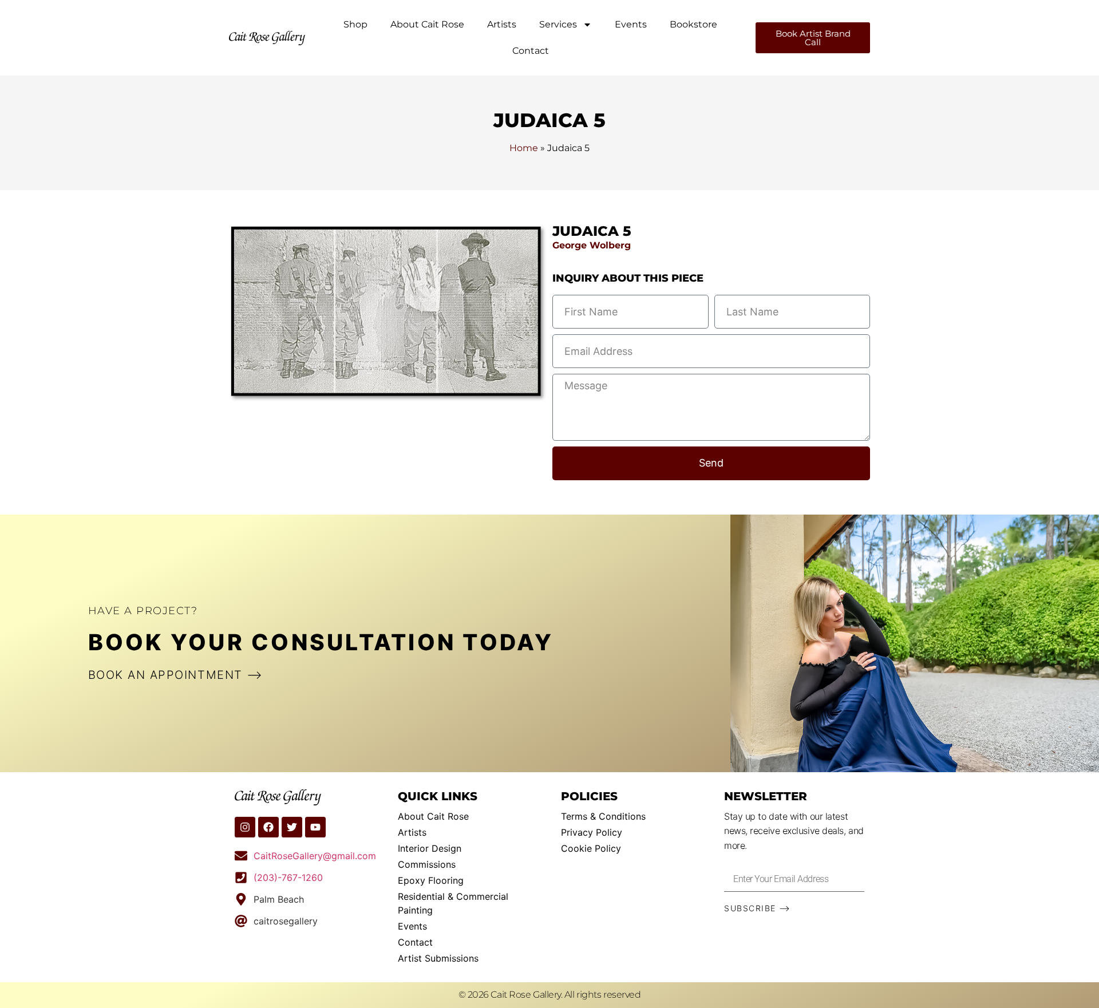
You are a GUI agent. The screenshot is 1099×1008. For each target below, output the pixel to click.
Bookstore (693, 24)
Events (631, 24)
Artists (501, 24)
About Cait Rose (427, 24)
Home (523, 148)
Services (558, 24)
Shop (355, 24)
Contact (530, 50)
